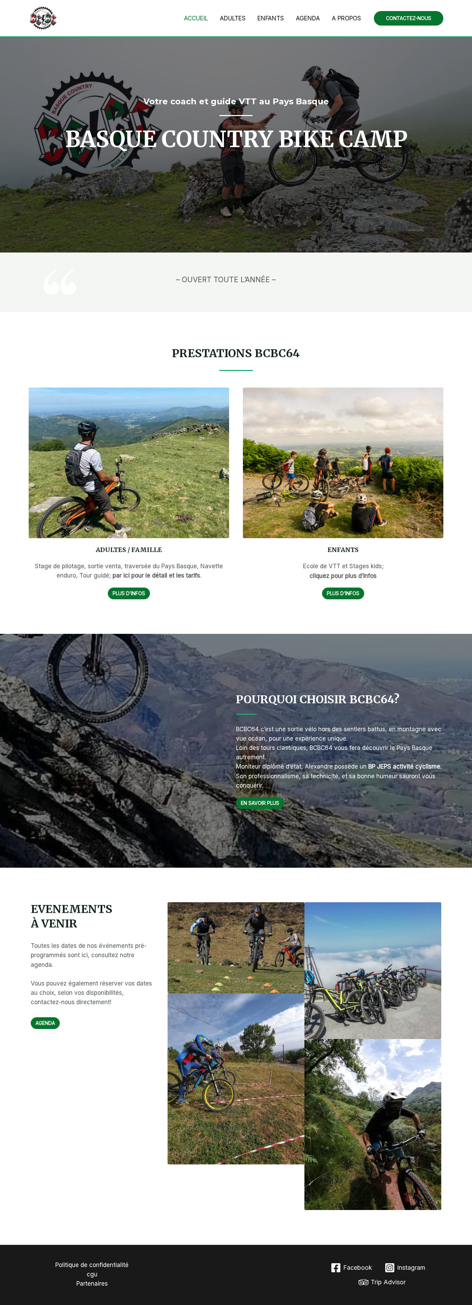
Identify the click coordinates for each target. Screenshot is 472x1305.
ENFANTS (270, 18)
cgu (92, 1274)
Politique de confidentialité (92, 1264)
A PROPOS (346, 18)
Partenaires (92, 1283)
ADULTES (233, 18)
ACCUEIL (196, 18)
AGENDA (308, 18)
